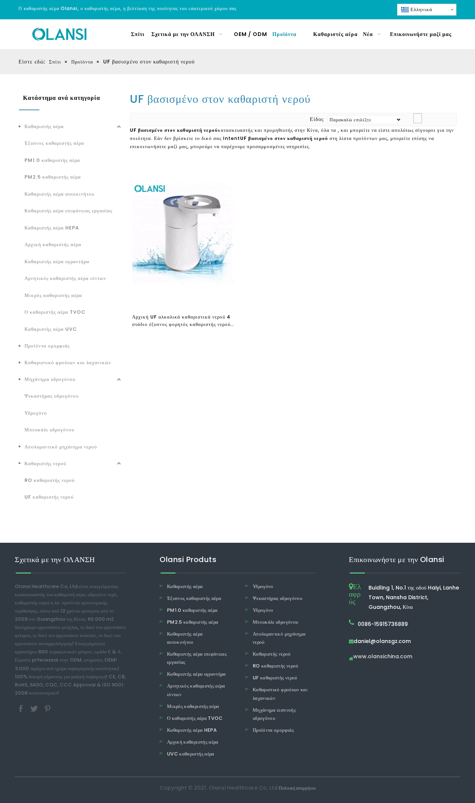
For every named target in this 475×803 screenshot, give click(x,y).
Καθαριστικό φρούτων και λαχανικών (67, 362)
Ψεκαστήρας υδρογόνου (51, 395)
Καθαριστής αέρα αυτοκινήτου (59, 194)
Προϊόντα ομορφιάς (47, 345)
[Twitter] (35, 708)
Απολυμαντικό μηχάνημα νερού (60, 446)
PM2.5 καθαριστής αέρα (52, 176)
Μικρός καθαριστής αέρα (53, 295)
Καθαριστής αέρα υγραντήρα (56, 261)
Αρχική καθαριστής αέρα (52, 244)
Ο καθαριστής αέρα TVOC (55, 312)
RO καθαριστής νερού (49, 480)
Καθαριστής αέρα (44, 126)
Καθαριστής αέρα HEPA (51, 227)
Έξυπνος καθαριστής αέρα (54, 143)
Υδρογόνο (35, 413)
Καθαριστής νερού (45, 463)
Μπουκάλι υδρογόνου (49, 429)
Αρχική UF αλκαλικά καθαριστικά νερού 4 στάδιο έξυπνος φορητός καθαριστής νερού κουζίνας (181, 320)
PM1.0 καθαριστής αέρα (52, 160)
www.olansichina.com (382, 657)
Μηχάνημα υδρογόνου (49, 379)
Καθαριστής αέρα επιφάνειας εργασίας (68, 210)
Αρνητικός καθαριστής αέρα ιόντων (65, 278)
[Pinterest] (47, 708)
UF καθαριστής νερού (48, 496)
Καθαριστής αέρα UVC (50, 329)
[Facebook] (21, 708)
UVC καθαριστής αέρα (190, 753)
